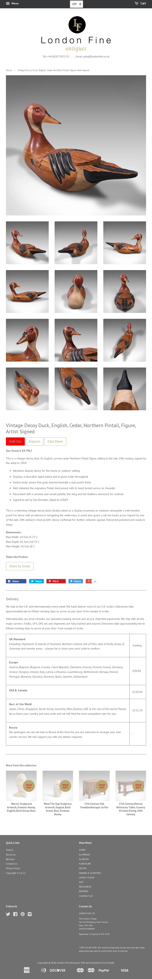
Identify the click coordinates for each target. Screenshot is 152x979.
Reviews (10, 859)
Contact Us (11, 863)
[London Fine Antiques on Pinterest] (22, 914)
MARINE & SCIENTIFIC (90, 872)
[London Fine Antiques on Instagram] (30, 914)
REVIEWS (83, 891)
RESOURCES (85, 886)
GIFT (81, 882)
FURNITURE (85, 863)
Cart (143, 3)
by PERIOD (84, 854)
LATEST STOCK (86, 877)
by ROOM (84, 859)
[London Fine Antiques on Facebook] (15, 914)
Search (9, 849)
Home (9, 70)
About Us (11, 854)
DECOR (82, 868)
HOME (82, 849)
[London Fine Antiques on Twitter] (8, 914)
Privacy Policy (13, 868)
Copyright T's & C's (16, 872)
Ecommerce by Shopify (102, 962)
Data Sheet (55, 441)
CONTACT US (86, 895)
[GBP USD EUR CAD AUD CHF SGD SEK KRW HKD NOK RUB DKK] (76, 4)
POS (83, 962)
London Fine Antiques (68, 962)
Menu (15, 3)
